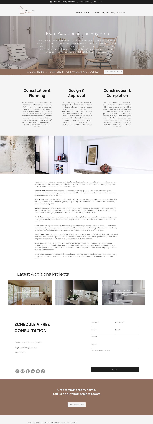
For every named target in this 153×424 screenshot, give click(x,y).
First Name (95, 322)
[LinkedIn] (33, 371)
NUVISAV (73, 423)
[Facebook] (28, 371)
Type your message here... (100, 350)
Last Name (119, 322)
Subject (94, 344)
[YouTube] (38, 371)
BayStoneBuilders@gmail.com (64, 2)
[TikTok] (43, 371)
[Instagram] (23, 371)
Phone (117, 329)
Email (93, 329)
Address (94, 336)
